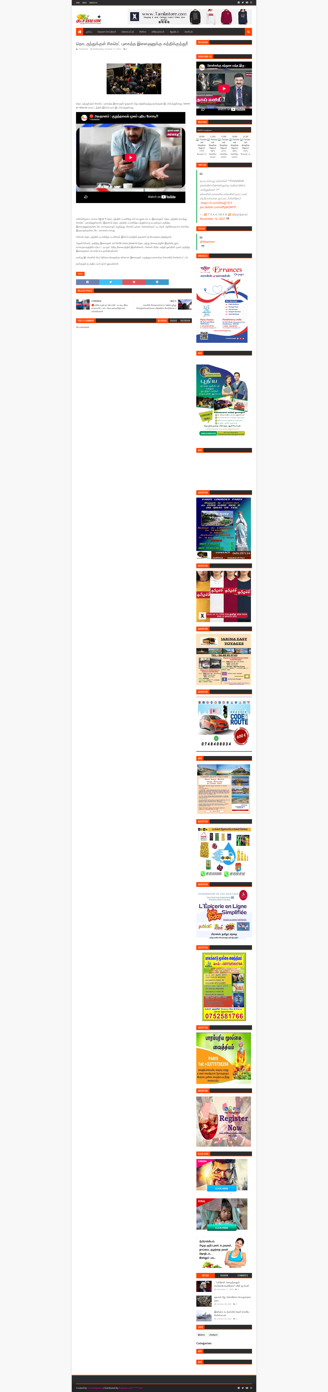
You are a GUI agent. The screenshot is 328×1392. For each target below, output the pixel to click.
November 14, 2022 (212, 218)
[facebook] (238, 2)
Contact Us (93, 2)
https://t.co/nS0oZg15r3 (216, 203)
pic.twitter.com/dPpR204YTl (218, 207)
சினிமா (142, 31)
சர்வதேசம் (213, 1335)
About (84, 2)
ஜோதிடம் (174, 31)
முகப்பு (89, 31)
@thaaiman (207, 241)
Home (78, 2)
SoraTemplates (94, 1388)
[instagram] (250, 2)
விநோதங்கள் (158, 31)
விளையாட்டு (128, 31)
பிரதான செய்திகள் (107, 31)
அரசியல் (188, 31)
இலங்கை (201, 1335)
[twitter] (242, 2)
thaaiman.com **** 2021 (131, 1388)
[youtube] (247, 2)
